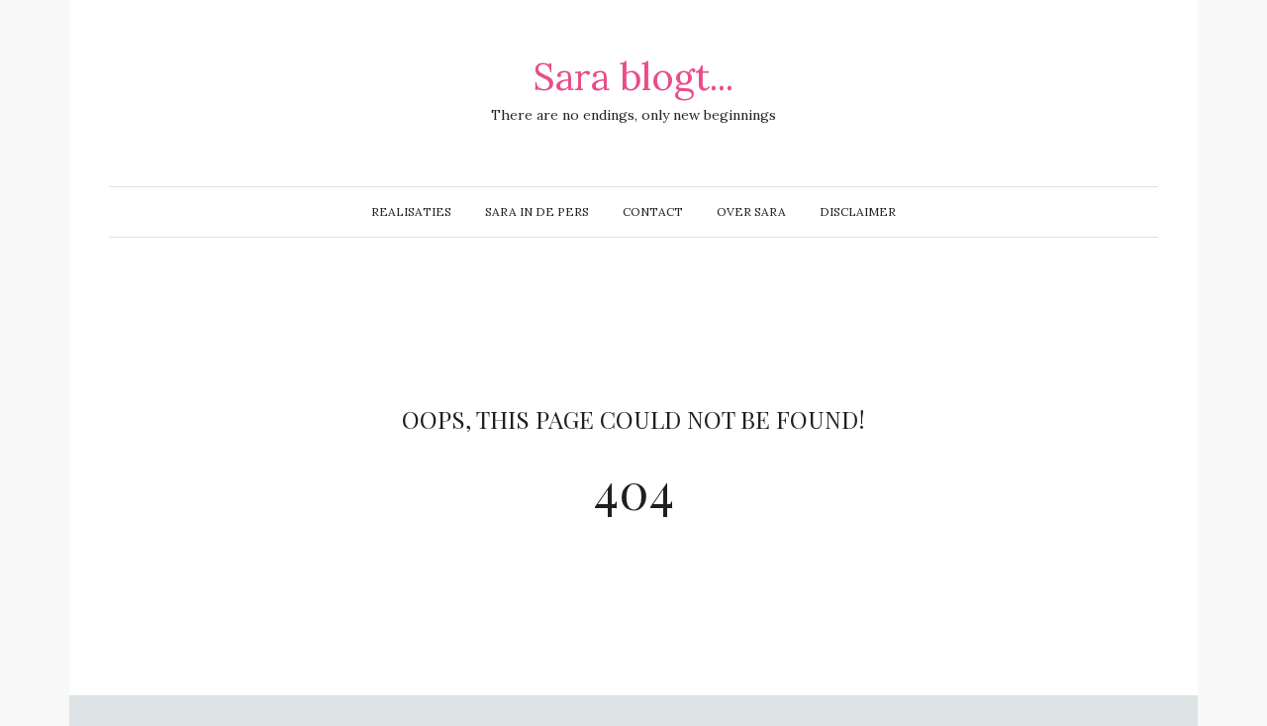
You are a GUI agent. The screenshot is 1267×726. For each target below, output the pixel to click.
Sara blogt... (633, 76)
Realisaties (411, 211)
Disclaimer (858, 211)
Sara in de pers (537, 211)
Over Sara (751, 211)
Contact (653, 211)
